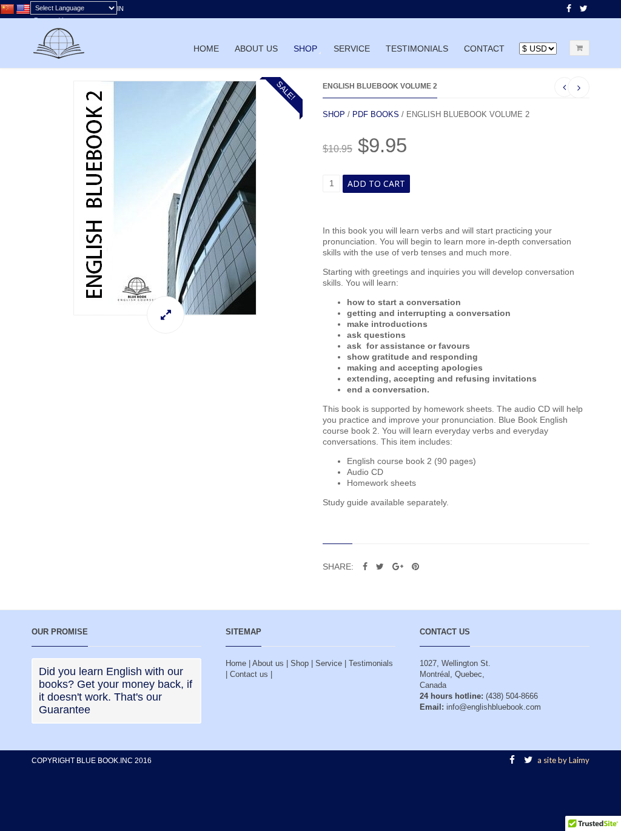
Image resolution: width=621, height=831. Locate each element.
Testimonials (417, 48)
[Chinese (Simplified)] (7, 10)
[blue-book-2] (165, 198)
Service (352, 48)
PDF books (375, 114)
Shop (305, 48)
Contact (484, 48)
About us (256, 48)
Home (206, 48)
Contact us (249, 674)
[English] (23, 10)
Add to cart (376, 183)
